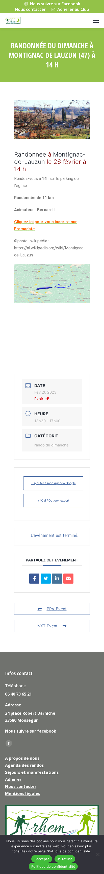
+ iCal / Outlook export (53, 500)
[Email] (68, 579)
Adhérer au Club (73, 9)
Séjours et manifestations (32, 772)
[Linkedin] (57, 579)
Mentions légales (22, 793)
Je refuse (65, 859)
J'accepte (41, 859)
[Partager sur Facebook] (34, 579)
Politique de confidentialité (53, 866)
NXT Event (47, 625)
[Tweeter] (46, 579)
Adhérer (13, 779)
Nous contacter (30, 9)
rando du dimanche (51, 445)
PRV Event (57, 608)
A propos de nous (22, 758)
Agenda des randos (24, 765)
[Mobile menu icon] (95, 21)
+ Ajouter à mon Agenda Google (53, 483)
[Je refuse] (97, 854)
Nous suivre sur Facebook (55, 4)
